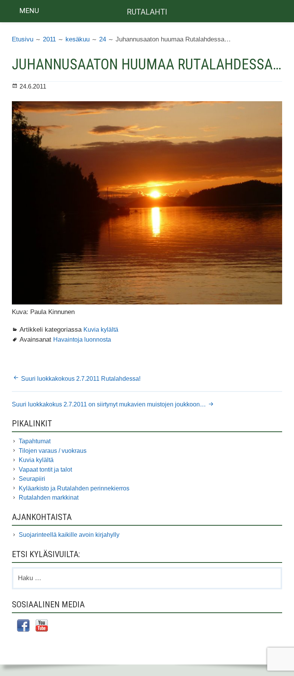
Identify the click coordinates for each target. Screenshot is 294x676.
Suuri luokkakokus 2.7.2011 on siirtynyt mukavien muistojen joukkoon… (109, 404)
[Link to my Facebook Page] (23, 626)
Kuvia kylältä (100, 329)
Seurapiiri (32, 478)
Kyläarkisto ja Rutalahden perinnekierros (74, 488)
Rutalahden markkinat (48, 497)
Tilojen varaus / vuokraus (53, 450)
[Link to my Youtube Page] (42, 626)
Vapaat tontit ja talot (45, 469)
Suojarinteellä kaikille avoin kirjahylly (69, 534)
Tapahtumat (35, 441)
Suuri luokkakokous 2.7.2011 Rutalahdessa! (81, 378)
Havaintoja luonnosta (82, 339)
